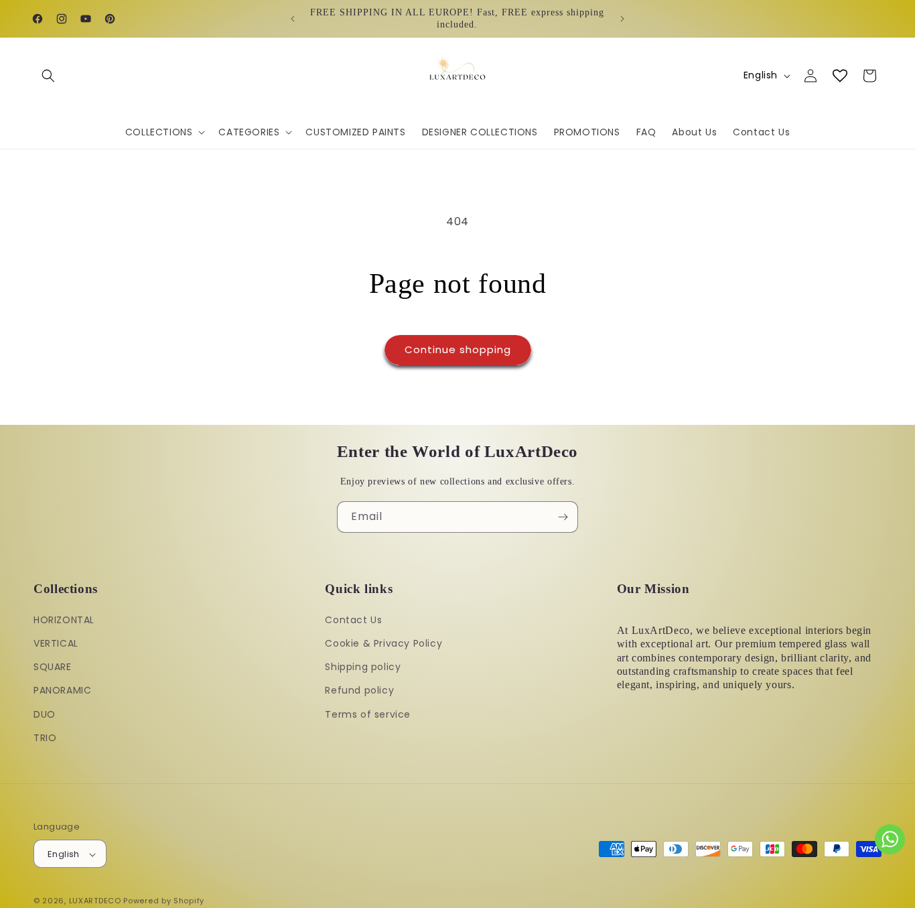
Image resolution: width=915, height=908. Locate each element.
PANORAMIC (62, 691)
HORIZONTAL (63, 620)
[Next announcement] (622, 18)
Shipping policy (363, 666)
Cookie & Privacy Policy (383, 643)
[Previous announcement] (292, 18)
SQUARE (52, 666)
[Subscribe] (562, 517)
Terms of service (368, 714)
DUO (44, 714)
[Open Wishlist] (840, 75)
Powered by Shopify (163, 901)
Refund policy (359, 691)
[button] (48, 75)
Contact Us (353, 620)
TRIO (44, 737)
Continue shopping (458, 349)
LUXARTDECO (95, 901)
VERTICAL (55, 643)
